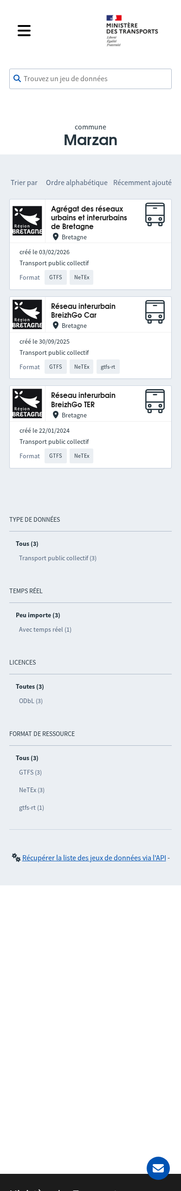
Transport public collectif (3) (58, 558)
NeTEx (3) (32, 790)
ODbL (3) (31, 701)
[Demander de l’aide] (158, 1168)
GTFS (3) (30, 772)
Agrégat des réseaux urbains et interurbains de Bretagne (89, 218)
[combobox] (90, 79)
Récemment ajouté (142, 182)
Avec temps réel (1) (45, 629)
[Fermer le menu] (54, 30)
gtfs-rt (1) (31, 807)
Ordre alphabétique (77, 182)
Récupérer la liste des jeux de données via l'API (94, 857)
